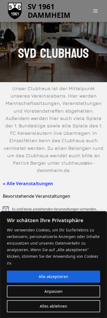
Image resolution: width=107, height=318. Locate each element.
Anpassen (53, 291)
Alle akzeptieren (53, 276)
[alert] (53, 209)
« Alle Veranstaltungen (28, 184)
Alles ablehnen (53, 306)
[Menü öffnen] (95, 11)
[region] (53, 264)
